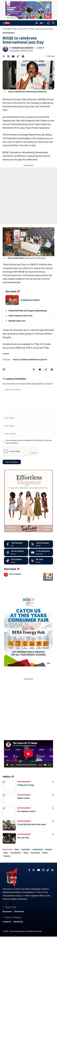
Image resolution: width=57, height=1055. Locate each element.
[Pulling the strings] (9, 785)
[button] (36, 23)
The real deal (23, 837)
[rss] (41, 560)
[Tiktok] (16, 560)
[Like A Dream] (48, 577)
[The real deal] (9, 838)
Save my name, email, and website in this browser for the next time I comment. (29, 441)
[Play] (7, 765)
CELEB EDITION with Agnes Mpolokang (27, 310)
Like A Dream (15, 574)
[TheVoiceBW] (6, 23)
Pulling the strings (25, 785)
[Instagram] (16, 552)
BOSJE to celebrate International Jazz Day (30, 360)
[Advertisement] (28, 195)
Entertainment (9, 33)
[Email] (13, 56)
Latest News (25, 849)
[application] (28, 754)
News (16, 849)
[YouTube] (38, 870)
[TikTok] (48, 870)
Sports (26, 853)
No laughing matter (26, 811)
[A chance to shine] (12, 300)
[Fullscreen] (49, 765)
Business (49, 849)
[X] (41, 544)
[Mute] (45, 765)
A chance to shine (30, 300)
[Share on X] (8, 56)
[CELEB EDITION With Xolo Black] (9, 825)
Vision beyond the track (20, 315)
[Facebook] (16, 544)
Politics (45, 853)
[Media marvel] (9, 799)
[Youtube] (41, 552)
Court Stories (35, 853)
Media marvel (23, 798)
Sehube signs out (16, 320)
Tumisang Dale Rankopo (23, 48)
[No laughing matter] (9, 812)
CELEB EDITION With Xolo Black (31, 824)
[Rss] (52, 870)
